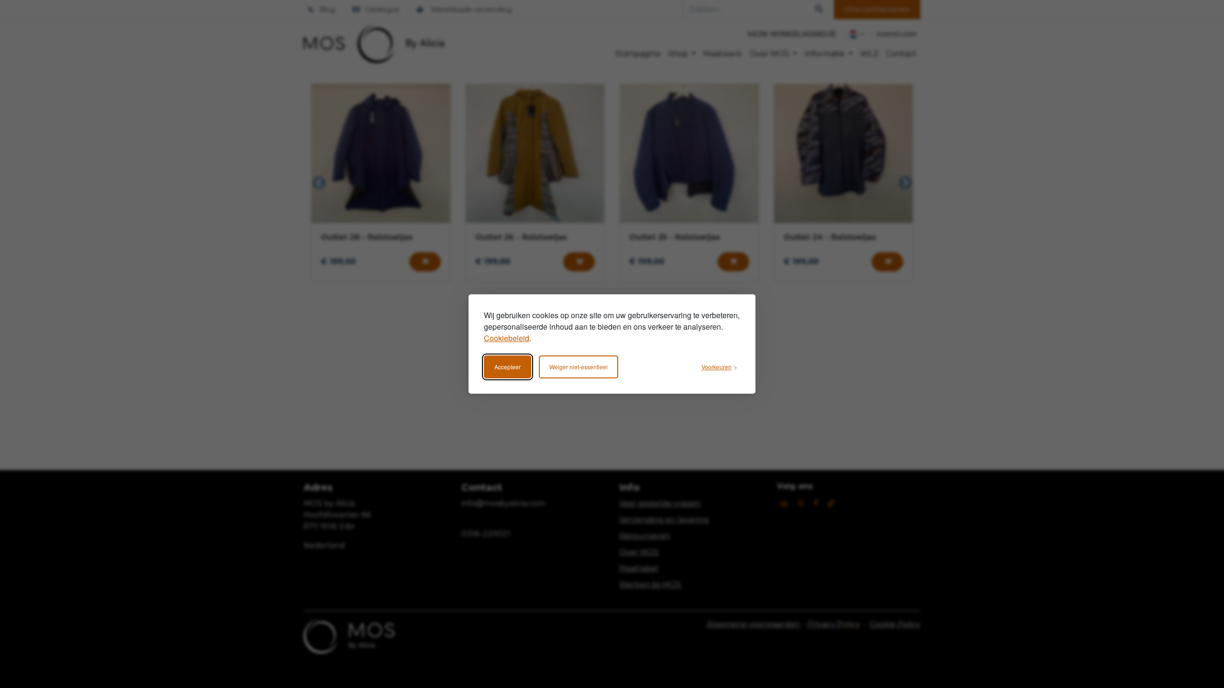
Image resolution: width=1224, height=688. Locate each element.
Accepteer (507, 367)
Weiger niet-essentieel (578, 367)
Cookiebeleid (506, 338)
